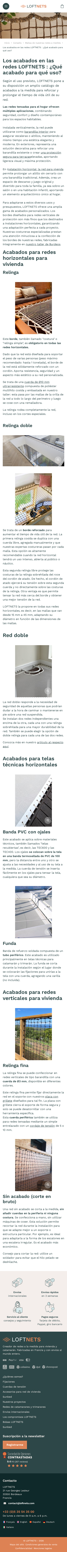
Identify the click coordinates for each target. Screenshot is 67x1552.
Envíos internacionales (16, 1411)
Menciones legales (43, 1548)
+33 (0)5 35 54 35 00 (18, 1511)
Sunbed (7, 1396)
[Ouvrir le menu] (6, 6)
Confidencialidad (23, 1548)
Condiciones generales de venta (41, 1544)
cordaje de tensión (42, 1125)
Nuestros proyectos (14, 1401)
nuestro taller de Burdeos (43, 244)
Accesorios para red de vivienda (22, 1391)
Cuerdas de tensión (14, 1386)
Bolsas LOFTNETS (13, 1422)
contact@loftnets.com (21, 1503)
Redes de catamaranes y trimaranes (24, 1406)
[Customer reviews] (17, 1455)
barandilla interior (36, 131)
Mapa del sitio (17, 1544)
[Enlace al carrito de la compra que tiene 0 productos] (62, 6)
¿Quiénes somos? (13, 1376)
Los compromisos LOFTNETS (19, 1417)
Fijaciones (9, 1381)
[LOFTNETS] (33, 6)
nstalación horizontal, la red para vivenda (35, 169)
